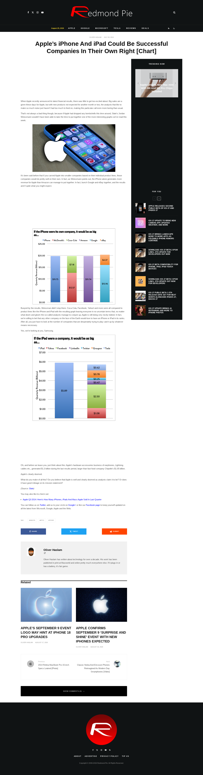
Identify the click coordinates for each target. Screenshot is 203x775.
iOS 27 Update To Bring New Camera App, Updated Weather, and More (162, 223)
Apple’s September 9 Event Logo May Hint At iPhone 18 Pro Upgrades (46, 632)
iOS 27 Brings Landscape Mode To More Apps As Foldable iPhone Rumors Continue (161, 237)
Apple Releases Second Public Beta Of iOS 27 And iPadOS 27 (161, 208)
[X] (32, 12)
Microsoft (101, 28)
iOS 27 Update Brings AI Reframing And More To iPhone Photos (160, 310)
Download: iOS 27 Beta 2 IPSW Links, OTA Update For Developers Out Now (163, 252)
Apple (71, 28)
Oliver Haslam (95, 37)
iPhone (51, 520)
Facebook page (93, 505)
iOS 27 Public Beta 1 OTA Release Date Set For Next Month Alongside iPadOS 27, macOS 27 (162, 296)
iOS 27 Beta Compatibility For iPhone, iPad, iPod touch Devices (163, 266)
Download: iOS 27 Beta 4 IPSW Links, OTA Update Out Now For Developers (163, 281)
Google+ (72, 505)
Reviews (131, 28)
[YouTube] (42, 12)
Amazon (32, 520)
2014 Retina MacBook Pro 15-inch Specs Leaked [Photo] (53, 665)
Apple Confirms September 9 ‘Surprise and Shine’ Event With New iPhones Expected (101, 634)
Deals (145, 28)
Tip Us (125, 756)
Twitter (43, 505)
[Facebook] (28, 12)
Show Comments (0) (72, 691)
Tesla (117, 28)
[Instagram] (37, 12)
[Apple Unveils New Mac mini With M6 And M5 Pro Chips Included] (156, 83)
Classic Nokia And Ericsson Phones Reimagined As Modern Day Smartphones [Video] (93, 667)
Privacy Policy (109, 756)
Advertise (91, 756)
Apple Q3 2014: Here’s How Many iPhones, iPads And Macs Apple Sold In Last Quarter (62, 499)
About (77, 756)
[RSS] (168, 28)
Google (85, 28)
